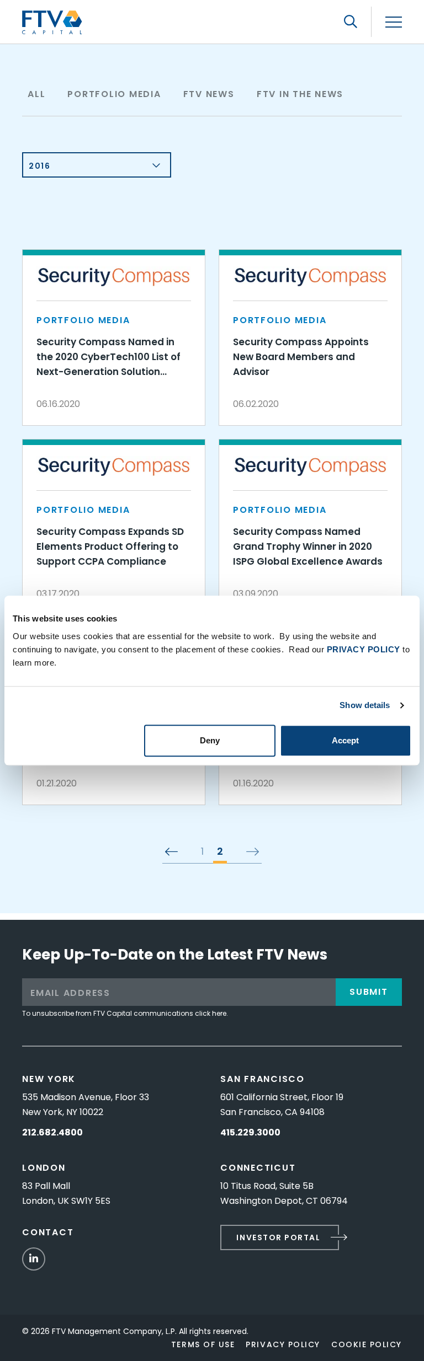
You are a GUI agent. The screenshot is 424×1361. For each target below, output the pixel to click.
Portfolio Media (114, 94)
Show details (365, 705)
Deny (210, 740)
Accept (345, 740)
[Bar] (393, 22)
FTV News (209, 94)
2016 (39, 166)
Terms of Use (203, 1344)
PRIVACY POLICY (363, 649)
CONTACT (47, 1232)
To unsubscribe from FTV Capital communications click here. (125, 1013)
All (36, 94)
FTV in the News (300, 94)
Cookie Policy (366, 1344)
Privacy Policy (283, 1344)
